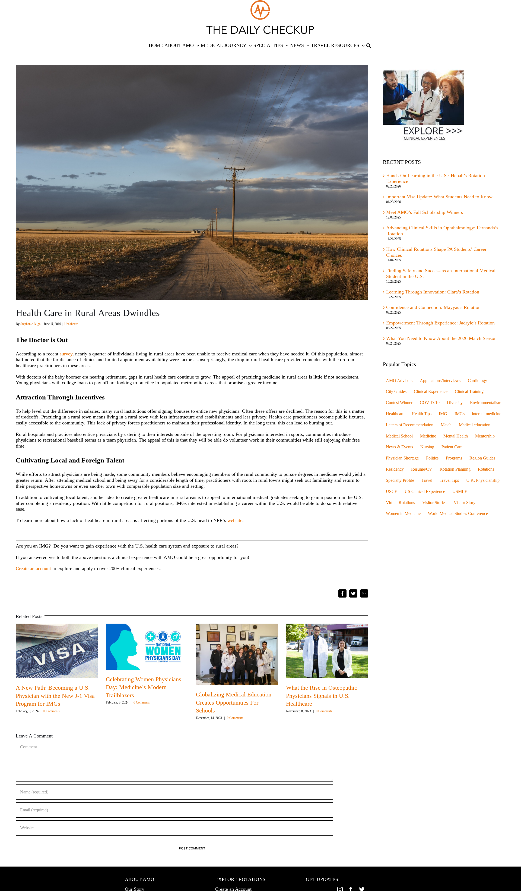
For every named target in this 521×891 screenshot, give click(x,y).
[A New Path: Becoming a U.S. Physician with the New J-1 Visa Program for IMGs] (57, 650)
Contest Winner (399, 402)
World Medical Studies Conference (458, 513)
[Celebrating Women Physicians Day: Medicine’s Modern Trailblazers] (147, 646)
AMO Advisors (399, 380)
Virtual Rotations (400, 502)
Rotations (486, 469)
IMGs (460, 413)
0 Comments (51, 711)
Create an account (33, 568)
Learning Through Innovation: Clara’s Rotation (432, 292)
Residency (395, 469)
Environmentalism (485, 402)
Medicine (428, 436)
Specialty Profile (400, 480)
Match (446, 425)
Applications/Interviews (440, 380)
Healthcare (71, 324)
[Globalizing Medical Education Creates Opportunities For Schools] (237, 653)
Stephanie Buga (30, 324)
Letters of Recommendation (409, 425)
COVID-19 (430, 402)
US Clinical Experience (425, 491)
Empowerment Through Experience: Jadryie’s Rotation (440, 323)
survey (66, 354)
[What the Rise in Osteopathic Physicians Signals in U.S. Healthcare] (327, 650)
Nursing (427, 447)
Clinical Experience (430, 391)
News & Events (399, 447)
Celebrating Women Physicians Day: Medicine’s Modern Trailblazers (143, 687)
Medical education (474, 425)
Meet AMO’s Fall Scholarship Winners (424, 212)
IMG (443, 413)
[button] (368, 45)
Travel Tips (449, 480)
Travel (426, 480)
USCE (391, 491)
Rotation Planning (455, 469)
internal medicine (486, 413)
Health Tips (421, 413)
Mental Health (455, 436)
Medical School (399, 436)
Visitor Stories (434, 502)
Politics (432, 458)
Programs (454, 458)
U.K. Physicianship (483, 480)
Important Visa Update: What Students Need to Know (439, 196)
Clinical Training (469, 391)
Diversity (455, 402)
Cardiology (477, 380)
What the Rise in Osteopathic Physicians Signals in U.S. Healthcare (321, 695)
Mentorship (485, 436)
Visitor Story (464, 502)
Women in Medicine (403, 513)
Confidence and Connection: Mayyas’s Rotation (433, 307)
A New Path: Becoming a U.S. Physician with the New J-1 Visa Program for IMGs (55, 695)
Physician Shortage (402, 458)
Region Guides (482, 458)
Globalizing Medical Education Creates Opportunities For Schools (233, 702)
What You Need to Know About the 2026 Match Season (442, 338)
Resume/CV (421, 469)
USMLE (459, 491)
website (234, 520)
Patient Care (451, 447)
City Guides (396, 391)
